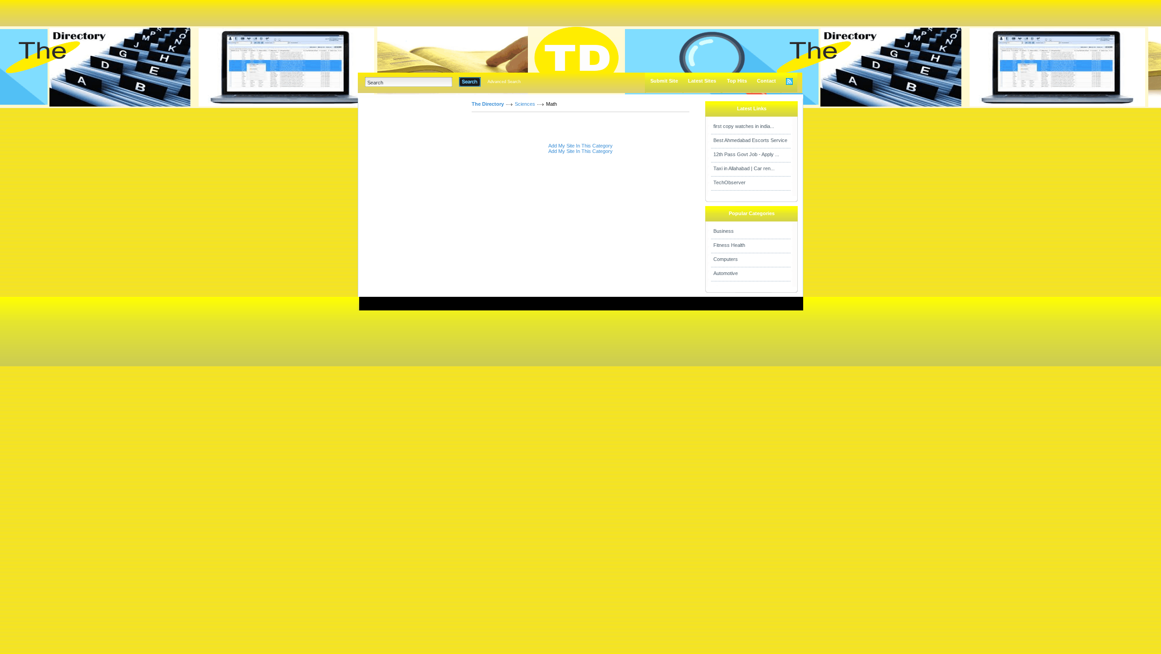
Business (723, 231)
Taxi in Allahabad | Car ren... (744, 168)
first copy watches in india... (743, 126)
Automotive (725, 273)
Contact (766, 81)
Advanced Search (504, 81)
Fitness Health (729, 245)
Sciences (525, 104)
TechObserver (729, 182)
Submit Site (664, 81)
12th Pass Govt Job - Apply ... (746, 154)
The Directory (488, 104)
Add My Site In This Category (580, 145)
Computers (725, 259)
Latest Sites (702, 81)
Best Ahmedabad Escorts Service (750, 140)
